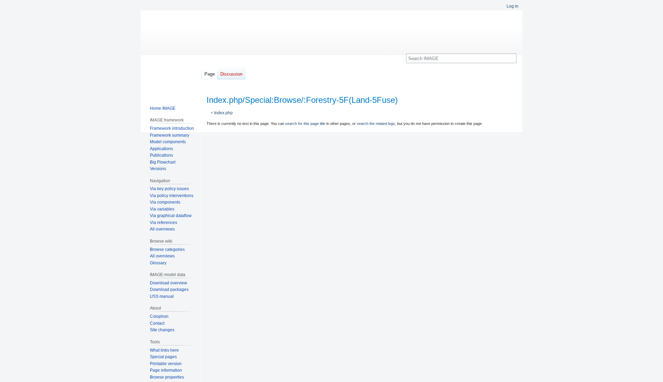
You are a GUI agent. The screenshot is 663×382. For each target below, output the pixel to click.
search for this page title (305, 123)
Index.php (223, 112)
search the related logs (376, 123)
